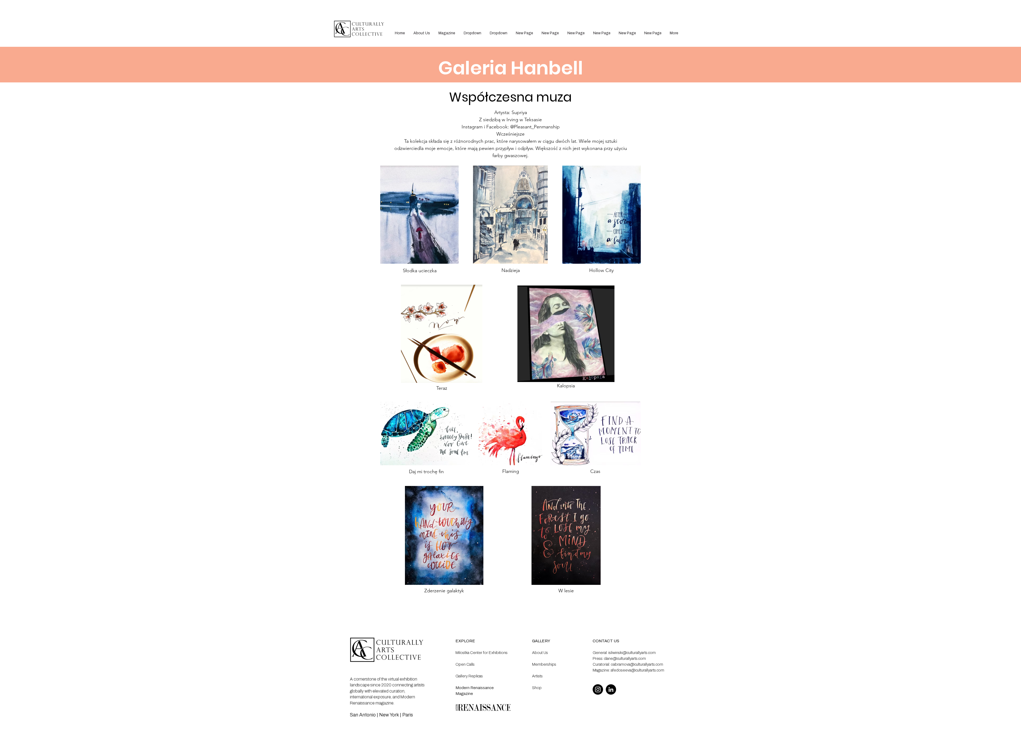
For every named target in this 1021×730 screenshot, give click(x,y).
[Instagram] (598, 689)
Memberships (544, 664)
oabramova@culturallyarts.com (637, 664)
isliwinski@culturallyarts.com (632, 653)
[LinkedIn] (611, 689)
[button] (472, 33)
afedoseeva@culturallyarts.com (637, 670)
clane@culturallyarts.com (625, 658)
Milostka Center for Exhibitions (481, 653)
